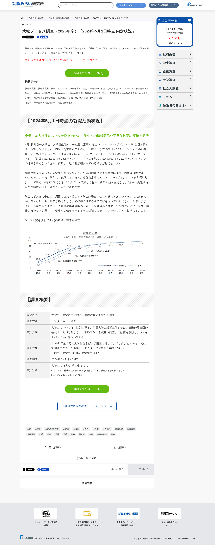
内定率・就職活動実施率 (59, 18)
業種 (49, 434)
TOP (22, 18)
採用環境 (31, 434)
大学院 (96, 429)
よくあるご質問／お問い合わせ (147, 539)
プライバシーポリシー (186, 539)
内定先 (38, 429)
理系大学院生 (69, 434)
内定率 (66, 429)
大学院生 (107, 429)
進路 (91, 434)
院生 (113, 434)
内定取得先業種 (52, 429)
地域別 (76, 429)
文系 (41, 434)
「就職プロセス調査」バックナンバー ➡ (87, 406)
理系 (57, 434)
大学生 (86, 429)
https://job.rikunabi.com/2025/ (66, 375)
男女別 (82, 434)
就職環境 (131, 429)
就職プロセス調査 (36, 18)
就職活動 (119, 429)
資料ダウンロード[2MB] (88, 73)
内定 (29, 429)
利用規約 (168, 539)
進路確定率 (102, 434)
